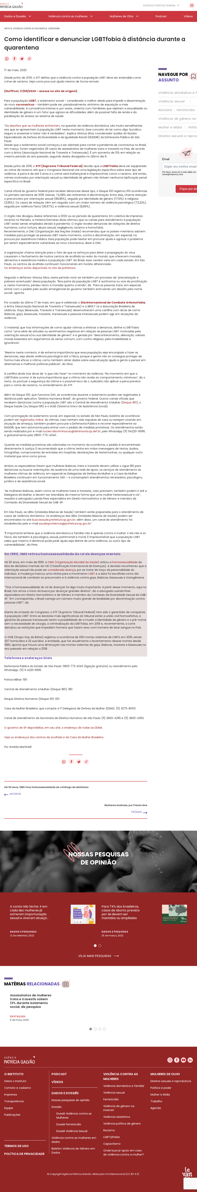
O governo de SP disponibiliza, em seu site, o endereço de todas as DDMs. (53, 728)
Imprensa (10, 1094)
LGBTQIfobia (111, 1137)
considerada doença (62, 570)
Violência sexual (171, 101)
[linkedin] (190, 1060)
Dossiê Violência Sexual (71, 1131)
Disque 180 (130, 402)
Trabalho (156, 1101)
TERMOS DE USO (16, 1146)
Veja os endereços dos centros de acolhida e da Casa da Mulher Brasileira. (54, 737)
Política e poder (160, 1088)
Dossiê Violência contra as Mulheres (74, 1116)
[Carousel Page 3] (99, 1029)
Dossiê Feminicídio (68, 1124)
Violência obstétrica (116, 1117)
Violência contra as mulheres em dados (74, 1140)
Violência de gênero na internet (118, 1108)
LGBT (91, 574)
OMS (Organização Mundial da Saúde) (74, 562)
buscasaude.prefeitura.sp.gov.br (53, 520)
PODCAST (59, 1074)
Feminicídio (186, 110)
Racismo (165, 110)
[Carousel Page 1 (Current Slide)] (95, 945)
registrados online (31, 420)
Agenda (155, 1108)
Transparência (14, 1101)
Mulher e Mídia (170, 127)
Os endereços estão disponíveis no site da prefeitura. (40, 268)
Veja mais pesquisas (95, 956)
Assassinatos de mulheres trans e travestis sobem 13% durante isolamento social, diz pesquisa (30, 1001)
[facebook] (176, 1060)
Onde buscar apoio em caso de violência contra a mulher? (123, 1152)
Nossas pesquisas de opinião (71, 1100)
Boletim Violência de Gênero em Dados (73, 1151)
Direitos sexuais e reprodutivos (170, 1081)
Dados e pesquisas (23, 931)
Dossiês (57, 1107)
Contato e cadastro (17, 1088)
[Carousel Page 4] (104, 1029)
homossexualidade (125, 562)
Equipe (8, 1108)
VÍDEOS (57, 1082)
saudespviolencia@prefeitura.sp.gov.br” (65, 523)
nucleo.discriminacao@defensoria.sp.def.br (72, 431)
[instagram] (191, 5)
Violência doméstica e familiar (123, 1086)
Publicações (12, 1115)
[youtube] (183, 1060)
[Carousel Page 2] (99, 945)
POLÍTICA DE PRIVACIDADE (24, 1154)
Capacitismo (112, 1144)
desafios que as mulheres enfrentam (35, 126)
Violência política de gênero (122, 1124)
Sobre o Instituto (15, 1081)
